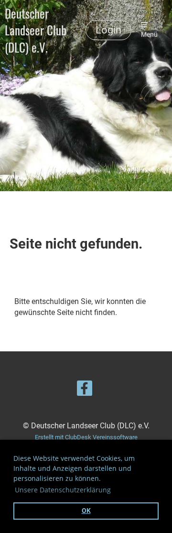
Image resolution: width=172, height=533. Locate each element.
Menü (149, 35)
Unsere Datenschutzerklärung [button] (63, 489)
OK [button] (86, 511)
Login (108, 30)
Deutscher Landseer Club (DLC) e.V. (35, 30)
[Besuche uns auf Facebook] (84, 390)
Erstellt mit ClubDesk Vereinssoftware (86, 437)
